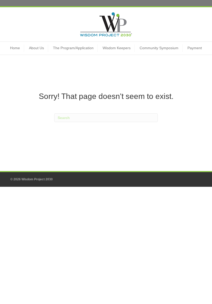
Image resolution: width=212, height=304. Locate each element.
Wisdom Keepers (117, 48)
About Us (36, 48)
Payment (194, 48)
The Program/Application (73, 48)
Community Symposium (159, 48)
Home (15, 48)
